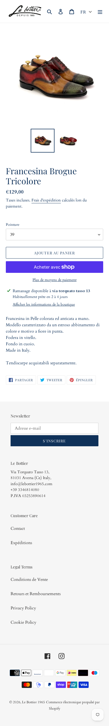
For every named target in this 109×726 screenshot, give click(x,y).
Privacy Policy (23, 608)
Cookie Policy (23, 622)
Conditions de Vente (29, 579)
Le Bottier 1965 (33, 702)
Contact (18, 528)
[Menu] (100, 11)
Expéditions (21, 543)
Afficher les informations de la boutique (44, 304)
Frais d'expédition (46, 200)
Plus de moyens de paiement (54, 279)
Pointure (12, 224)
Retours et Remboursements (36, 594)
